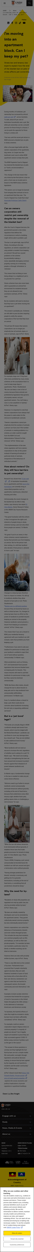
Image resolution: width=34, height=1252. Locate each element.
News (15, 10)
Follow (24, 20)
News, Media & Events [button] (12, 1128)
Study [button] (4, 1122)
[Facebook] (12, 22)
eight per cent (10, 117)
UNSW (4, 10)
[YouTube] (24, 22)
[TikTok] (20, 22)
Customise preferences (17, 1244)
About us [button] (6, 1134)
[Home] (17, 3)
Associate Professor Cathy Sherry (15, 200)
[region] (17, 1219)
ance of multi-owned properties (16, 1078)
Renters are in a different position (16, 606)
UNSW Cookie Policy (15, 1227)
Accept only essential (17, 1239)
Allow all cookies (17, 1233)
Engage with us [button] (9, 1116)
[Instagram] (16, 22)
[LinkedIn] (8, 22)
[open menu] (5, 3)
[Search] (29, 3)
